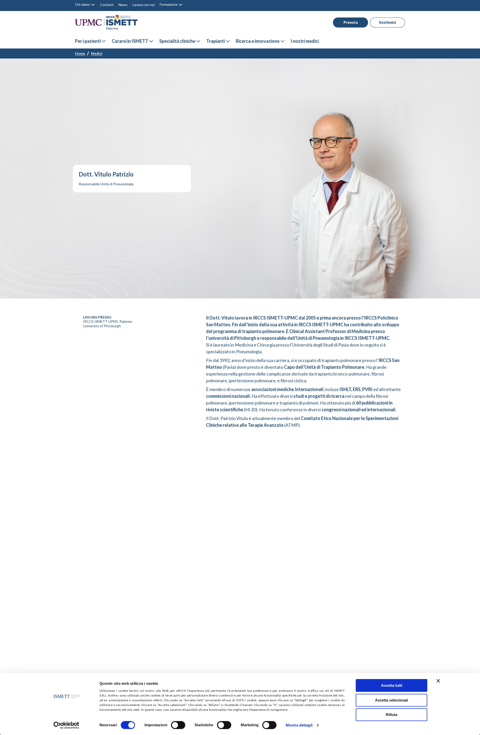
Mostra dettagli (299, 725)
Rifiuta (391, 714)
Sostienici (387, 22)
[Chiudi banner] (438, 680)
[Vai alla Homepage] (106, 22)
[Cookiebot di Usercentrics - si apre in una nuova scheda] (66, 725)
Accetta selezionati (391, 700)
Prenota (351, 22)
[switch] (178, 725)
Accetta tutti (391, 685)
